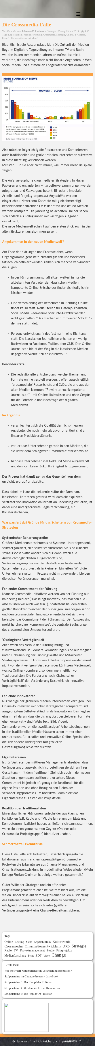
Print (31, 955)
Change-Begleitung (54, 910)
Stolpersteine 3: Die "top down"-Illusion (28, 993)
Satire (29, 941)
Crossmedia (49, 35)
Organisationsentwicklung (24, 38)
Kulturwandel (62, 941)
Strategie (60, 35)
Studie (51, 950)
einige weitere (54, 875)
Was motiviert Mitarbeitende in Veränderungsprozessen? (38, 970)
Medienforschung (33, 35)
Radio (82, 35)
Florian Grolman (25, 875)
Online (69, 35)
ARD (66, 946)
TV (76, 35)
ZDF (39, 955)
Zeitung (19, 941)
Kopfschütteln (15, 35)
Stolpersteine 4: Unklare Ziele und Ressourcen (32, 988)
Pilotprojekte (64, 950)
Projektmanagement (32, 950)
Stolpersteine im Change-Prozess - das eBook (31, 976)
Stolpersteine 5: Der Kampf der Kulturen (28, 982)
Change (6, 38)
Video (47, 955)
